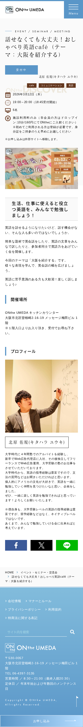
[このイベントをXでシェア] (41, 545)
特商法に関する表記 (23, 618)
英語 (71, 85)
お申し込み (41, 721)
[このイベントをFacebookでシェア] (16, 545)
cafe (31, 85)
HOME (9, 572)
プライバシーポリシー (24, 609)
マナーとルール (40, 601)
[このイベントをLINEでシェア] (67, 545)
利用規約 (54, 609)
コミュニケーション (51, 85)
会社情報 (14, 601)
